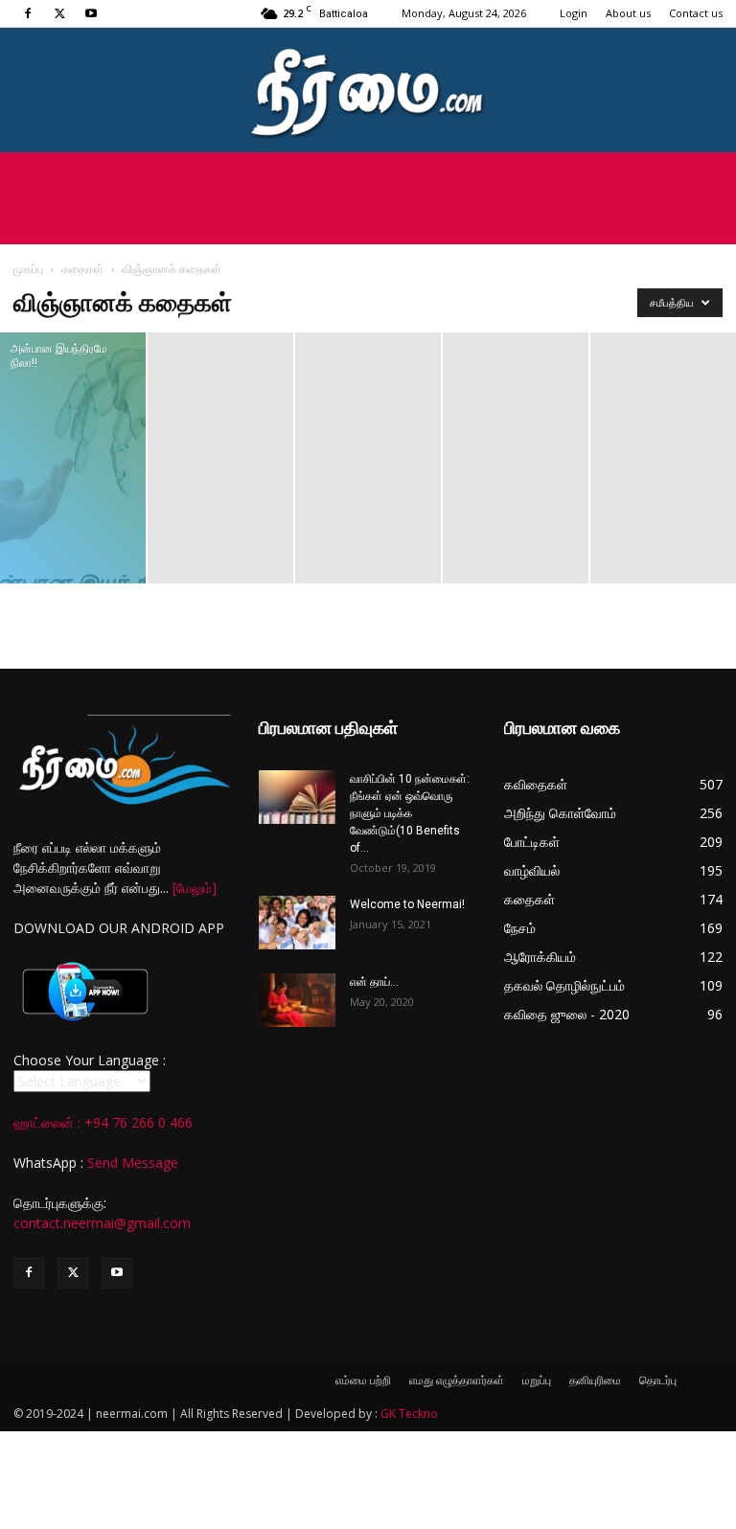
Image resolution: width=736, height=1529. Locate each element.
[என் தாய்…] (297, 1000)
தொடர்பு (658, 1380)
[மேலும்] (194, 888)
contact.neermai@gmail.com (102, 1223)
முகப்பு (28, 269)
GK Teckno (409, 1413)
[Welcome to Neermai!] (297, 922)
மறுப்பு (536, 1380)
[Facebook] (27, 13)
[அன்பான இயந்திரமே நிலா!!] (73, 457)
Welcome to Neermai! (407, 904)
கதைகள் (82, 269)
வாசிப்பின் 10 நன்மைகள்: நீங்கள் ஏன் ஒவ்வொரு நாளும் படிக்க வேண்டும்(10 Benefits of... (410, 813)
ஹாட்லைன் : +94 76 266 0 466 (103, 1122)
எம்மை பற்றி (363, 1380)
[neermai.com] (368, 91)
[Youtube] (91, 13)
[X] (59, 13)
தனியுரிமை (595, 1380)
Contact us (696, 13)
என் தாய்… (374, 982)
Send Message (132, 1162)
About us (628, 13)
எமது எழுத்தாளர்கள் (456, 1380)
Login (573, 13)
